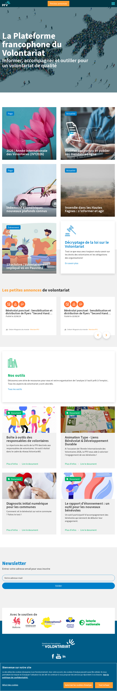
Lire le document (30, 463)
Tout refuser (104, 685)
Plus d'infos (12, 463)
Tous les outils (15, 389)
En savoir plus (71, 263)
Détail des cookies (10, 685)
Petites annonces (58, 3)
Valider (58, 585)
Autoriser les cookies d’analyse (78, 685)
